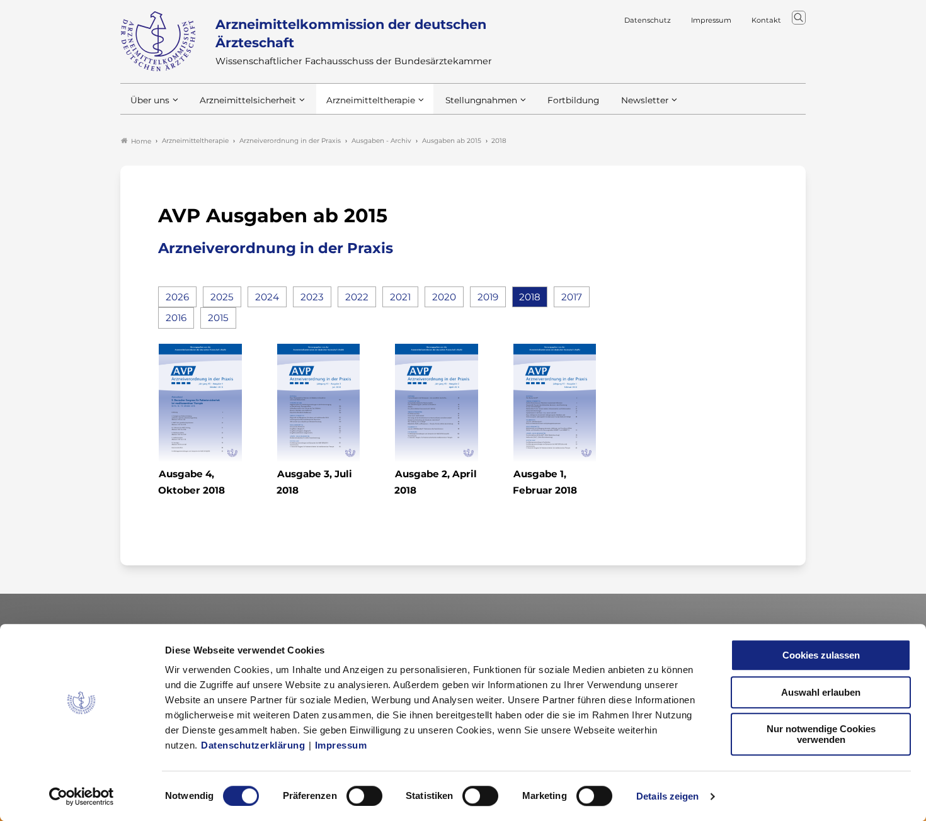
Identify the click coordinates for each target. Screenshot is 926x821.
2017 (571, 297)
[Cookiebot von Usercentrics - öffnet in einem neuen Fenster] (81, 796)
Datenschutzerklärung (253, 745)
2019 (487, 297)
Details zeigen (667, 796)
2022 (357, 297)
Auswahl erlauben (820, 692)
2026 (177, 297)
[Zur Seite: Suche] (798, 17)
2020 (444, 297)
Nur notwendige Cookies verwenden (821, 734)
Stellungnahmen (481, 100)
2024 (267, 297)
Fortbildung (573, 100)
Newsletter (644, 100)
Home (141, 141)
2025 (222, 297)
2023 (312, 297)
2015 (218, 318)
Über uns (149, 100)
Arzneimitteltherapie (370, 100)
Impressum (341, 745)
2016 (176, 318)
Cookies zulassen (821, 655)
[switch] (364, 796)
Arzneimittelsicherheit (248, 100)
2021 (400, 297)
